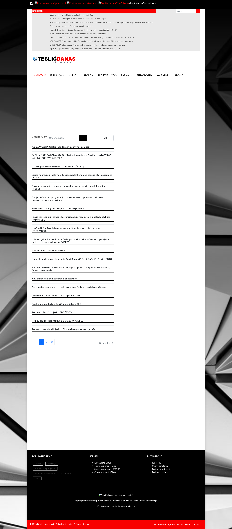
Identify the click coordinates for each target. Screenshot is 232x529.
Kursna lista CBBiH (103, 463)
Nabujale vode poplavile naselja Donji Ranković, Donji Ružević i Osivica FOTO (72, 259)
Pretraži (198, 11)
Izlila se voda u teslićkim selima (48, 250)
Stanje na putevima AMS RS (107, 469)
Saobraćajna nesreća (45, 473)
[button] (57, 75)
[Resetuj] (85, 138)
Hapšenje (52, 463)
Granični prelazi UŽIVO (105, 472)
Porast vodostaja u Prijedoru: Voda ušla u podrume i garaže (63, 329)
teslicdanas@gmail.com (123, 506)
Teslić (38, 463)
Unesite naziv (39, 136)
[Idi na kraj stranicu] (60, 340)
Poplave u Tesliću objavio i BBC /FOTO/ (52, 312)
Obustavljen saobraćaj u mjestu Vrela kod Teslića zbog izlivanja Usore (69, 287)
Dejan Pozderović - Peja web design (72, 524)
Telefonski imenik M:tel (105, 466)
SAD (37, 478)
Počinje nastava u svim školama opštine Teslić (56, 295)
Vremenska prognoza (45, 468)
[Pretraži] (81, 138)
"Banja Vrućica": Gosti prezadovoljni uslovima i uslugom (61, 147)
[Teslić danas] (54, 59)
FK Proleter (66, 473)
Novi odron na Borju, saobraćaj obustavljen (54, 278)
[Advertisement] (151, 61)
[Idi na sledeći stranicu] (56, 340)
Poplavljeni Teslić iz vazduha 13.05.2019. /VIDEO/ (57, 321)
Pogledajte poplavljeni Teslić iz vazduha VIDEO (56, 304)
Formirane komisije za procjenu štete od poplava (58, 208)
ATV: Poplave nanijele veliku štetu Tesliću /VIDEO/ (58, 166)
